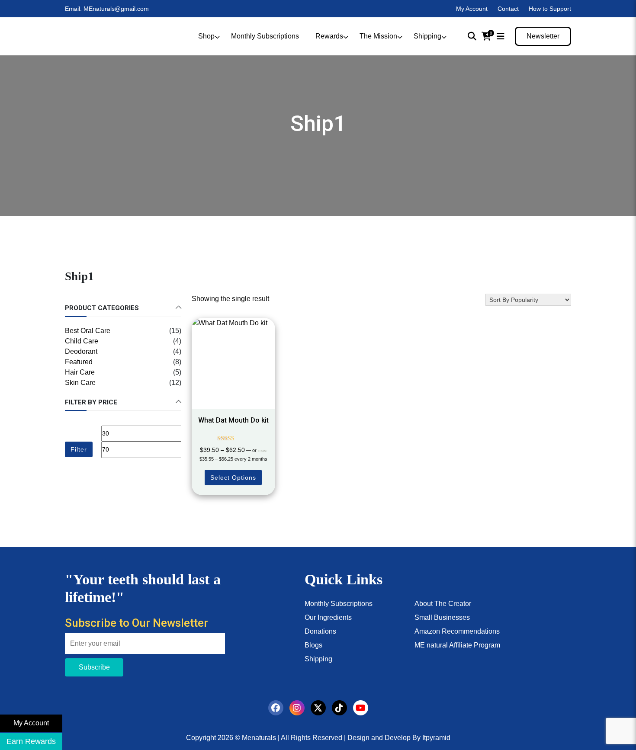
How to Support (550, 8)
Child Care (81, 341)
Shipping (427, 36)
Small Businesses (442, 617)
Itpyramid (436, 737)
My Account (472, 8)
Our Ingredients (328, 617)
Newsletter (543, 36)
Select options (233, 477)
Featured (79, 361)
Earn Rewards (31, 741)
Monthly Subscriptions (265, 36)
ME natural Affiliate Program (457, 645)
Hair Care (80, 372)
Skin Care (80, 382)
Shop (206, 36)
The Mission (378, 36)
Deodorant (81, 351)
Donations (320, 631)
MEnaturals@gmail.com (116, 8)
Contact (508, 8)
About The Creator (442, 603)
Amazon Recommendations (457, 631)
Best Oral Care (87, 330)
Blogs (313, 645)
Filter (79, 449)
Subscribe (94, 667)
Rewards (329, 36)
